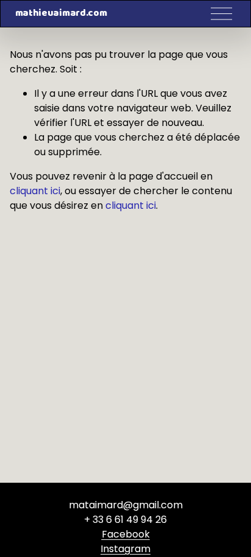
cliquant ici (35, 191)
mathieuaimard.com (61, 13)
